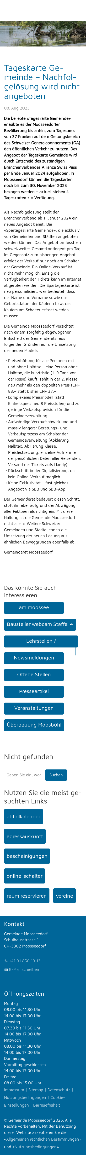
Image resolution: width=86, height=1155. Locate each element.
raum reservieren (27, 896)
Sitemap (35, 1089)
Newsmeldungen (34, 657)
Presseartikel (34, 691)
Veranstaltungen (34, 708)
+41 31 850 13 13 (25, 961)
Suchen (56, 775)
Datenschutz (59, 1089)
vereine (64, 896)
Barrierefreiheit (46, 1105)
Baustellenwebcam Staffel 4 (40, 624)
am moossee (34, 607)
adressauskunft (25, 836)
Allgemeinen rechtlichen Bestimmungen (42, 1139)
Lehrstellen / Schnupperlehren (41, 646)
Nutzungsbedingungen (25, 1097)
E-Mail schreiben (24, 969)
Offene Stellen (34, 674)
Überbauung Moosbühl (34, 725)
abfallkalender (23, 816)
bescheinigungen (27, 856)
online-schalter (25, 876)
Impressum (14, 1089)
